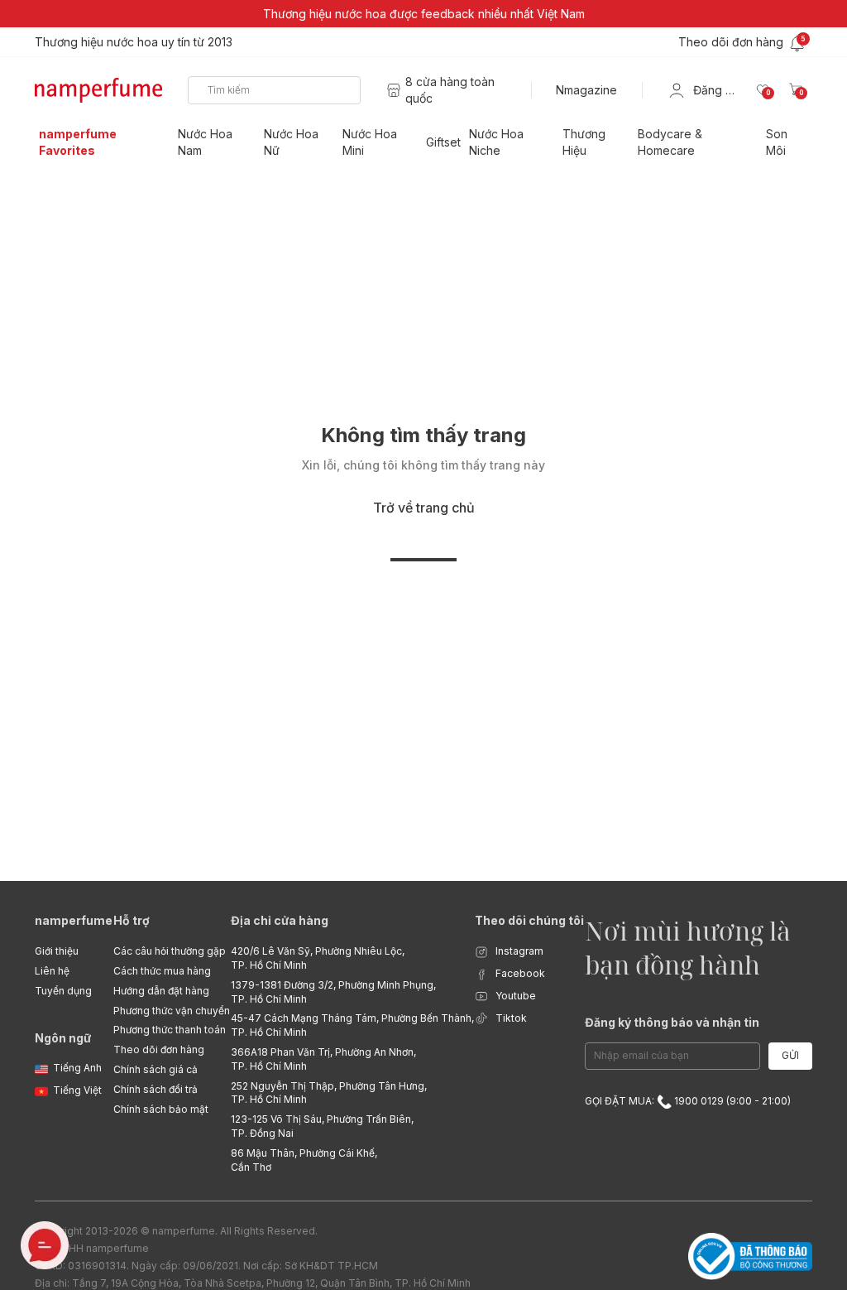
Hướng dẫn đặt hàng (161, 990)
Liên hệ (52, 971)
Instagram (518, 951)
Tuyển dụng (63, 990)
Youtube (514, 995)
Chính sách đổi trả (155, 1089)
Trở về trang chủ (424, 507)
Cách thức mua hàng (162, 971)
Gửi (790, 1055)
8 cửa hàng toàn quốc (450, 90)
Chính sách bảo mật (160, 1109)
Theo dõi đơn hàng (158, 1049)
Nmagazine (586, 90)
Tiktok (510, 1018)
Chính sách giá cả (155, 1069)
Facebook (519, 973)
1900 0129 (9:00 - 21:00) (731, 1101)
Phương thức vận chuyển (171, 1010)
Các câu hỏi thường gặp (169, 951)
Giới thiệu (57, 951)
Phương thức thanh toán (169, 1029)
